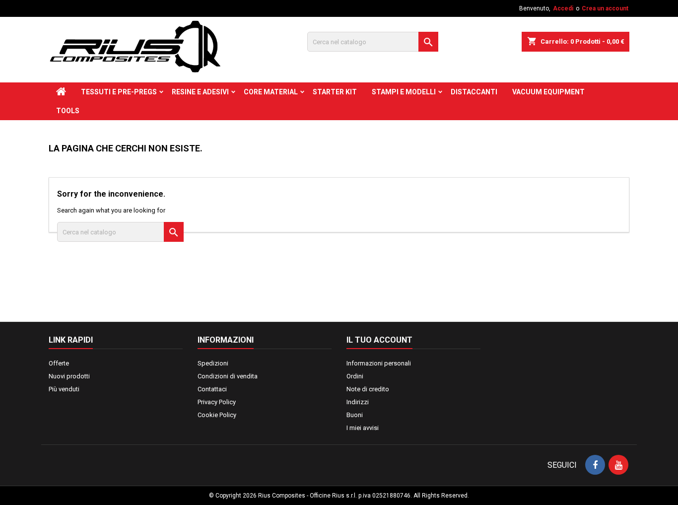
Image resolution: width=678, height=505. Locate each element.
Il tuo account (379, 340)
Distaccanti (474, 92)
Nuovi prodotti (69, 376)
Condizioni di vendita (228, 376)
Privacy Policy (217, 402)
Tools (67, 111)
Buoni (354, 415)
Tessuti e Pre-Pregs (119, 92)
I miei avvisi (362, 428)
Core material (271, 92)
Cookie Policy (217, 415)
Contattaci (212, 389)
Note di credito (367, 389)
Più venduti (64, 389)
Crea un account (605, 8)
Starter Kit (335, 92)
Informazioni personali (378, 363)
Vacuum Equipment (548, 92)
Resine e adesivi (200, 92)
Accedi (563, 8)
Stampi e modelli (404, 92)
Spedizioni (213, 363)
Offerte (59, 363)
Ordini (354, 376)
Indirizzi (357, 402)
